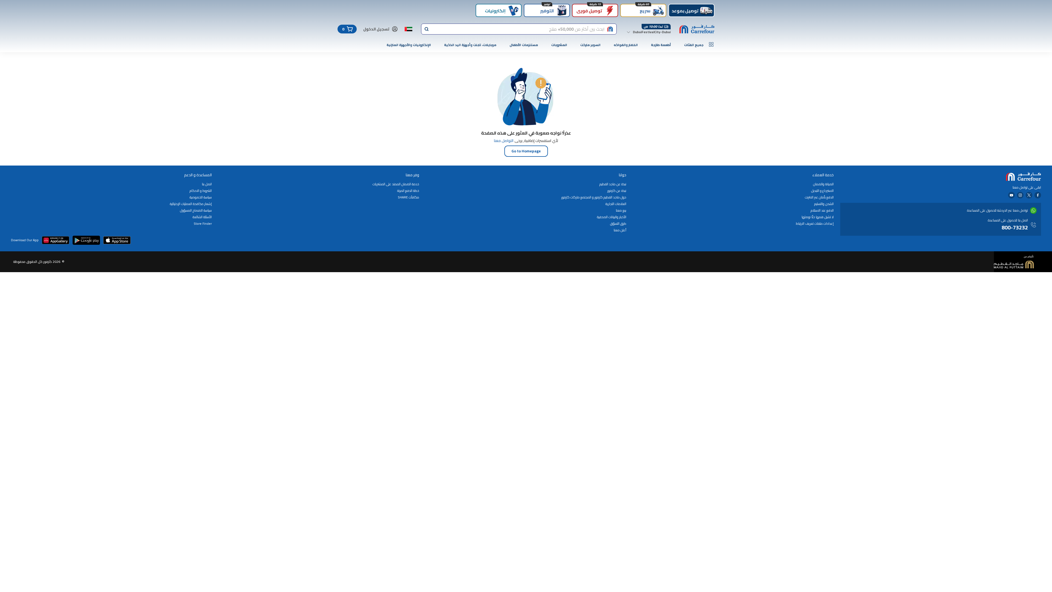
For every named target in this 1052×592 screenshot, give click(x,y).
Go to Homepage (526, 151)
